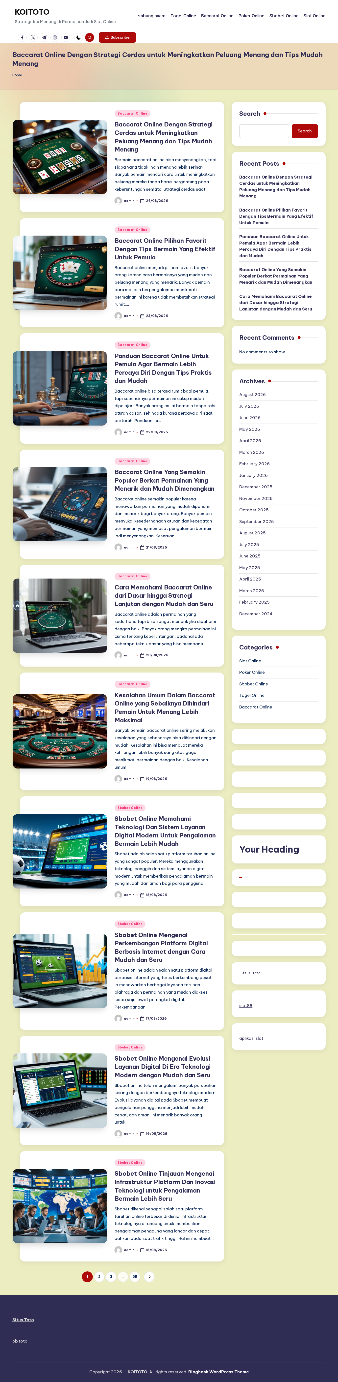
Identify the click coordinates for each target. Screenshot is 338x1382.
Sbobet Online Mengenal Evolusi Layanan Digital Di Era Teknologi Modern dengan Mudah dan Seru (163, 1067)
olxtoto (19, 1341)
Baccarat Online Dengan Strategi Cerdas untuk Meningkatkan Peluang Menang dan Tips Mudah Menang (276, 186)
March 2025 (251, 590)
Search (249, 113)
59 (134, 1276)
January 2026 (253, 475)
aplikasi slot (251, 1038)
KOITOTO (32, 12)
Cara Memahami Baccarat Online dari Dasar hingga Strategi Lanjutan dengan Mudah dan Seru (164, 596)
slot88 (245, 1005)
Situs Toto (250, 973)
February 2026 (254, 463)
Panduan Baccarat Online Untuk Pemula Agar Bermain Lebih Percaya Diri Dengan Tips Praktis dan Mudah (275, 246)
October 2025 (254, 510)
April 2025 (250, 579)
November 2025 (256, 498)
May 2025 (249, 567)
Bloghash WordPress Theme (218, 1372)
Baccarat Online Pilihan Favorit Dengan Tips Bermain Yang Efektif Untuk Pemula (165, 249)
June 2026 (250, 417)
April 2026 (250, 440)
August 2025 (252, 533)
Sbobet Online (130, 808)
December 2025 (255, 487)
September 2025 (256, 521)
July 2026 (249, 406)
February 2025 (254, 602)
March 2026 (251, 452)
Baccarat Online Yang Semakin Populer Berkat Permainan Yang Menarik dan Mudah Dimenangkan (165, 480)
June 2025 (250, 556)
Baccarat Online (132, 113)
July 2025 (249, 544)
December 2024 (255, 613)
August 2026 (252, 394)
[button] (117, 37)
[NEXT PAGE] (149, 1276)
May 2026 (249, 429)
